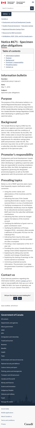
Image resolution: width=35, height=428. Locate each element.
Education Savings (27, 26)
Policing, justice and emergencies (11, 371)
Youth (3, 398)
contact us (24, 281)
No (20, 298)
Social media (5, 409)
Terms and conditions (8, 420)
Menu (5, 14)
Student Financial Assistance (11, 26)
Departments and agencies (9, 323)
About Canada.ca (6, 416)
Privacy (3, 424)
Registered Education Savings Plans (13, 29)
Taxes (3, 356)
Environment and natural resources (12, 360)
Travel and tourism (7, 341)
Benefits (3, 348)
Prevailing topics (11, 65)
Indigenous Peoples (7, 390)
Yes (15, 298)
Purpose (8, 58)
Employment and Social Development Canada (17, 22)
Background (10, 60)
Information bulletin (13, 56)
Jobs (2, 333)
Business (4, 344)
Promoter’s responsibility (14, 62)
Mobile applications (7, 413)
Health (3, 352)
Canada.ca (4, 19)
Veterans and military (7, 394)
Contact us (9, 67)
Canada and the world (8, 379)
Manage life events (7, 402)
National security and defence (10, 364)
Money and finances (7, 383)
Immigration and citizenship (10, 337)
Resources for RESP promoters (12, 33)
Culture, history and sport (9, 367)
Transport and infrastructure (10, 375)
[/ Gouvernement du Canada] (13, 2)
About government (7, 327)
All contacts (4, 319)
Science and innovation (8, 386)
